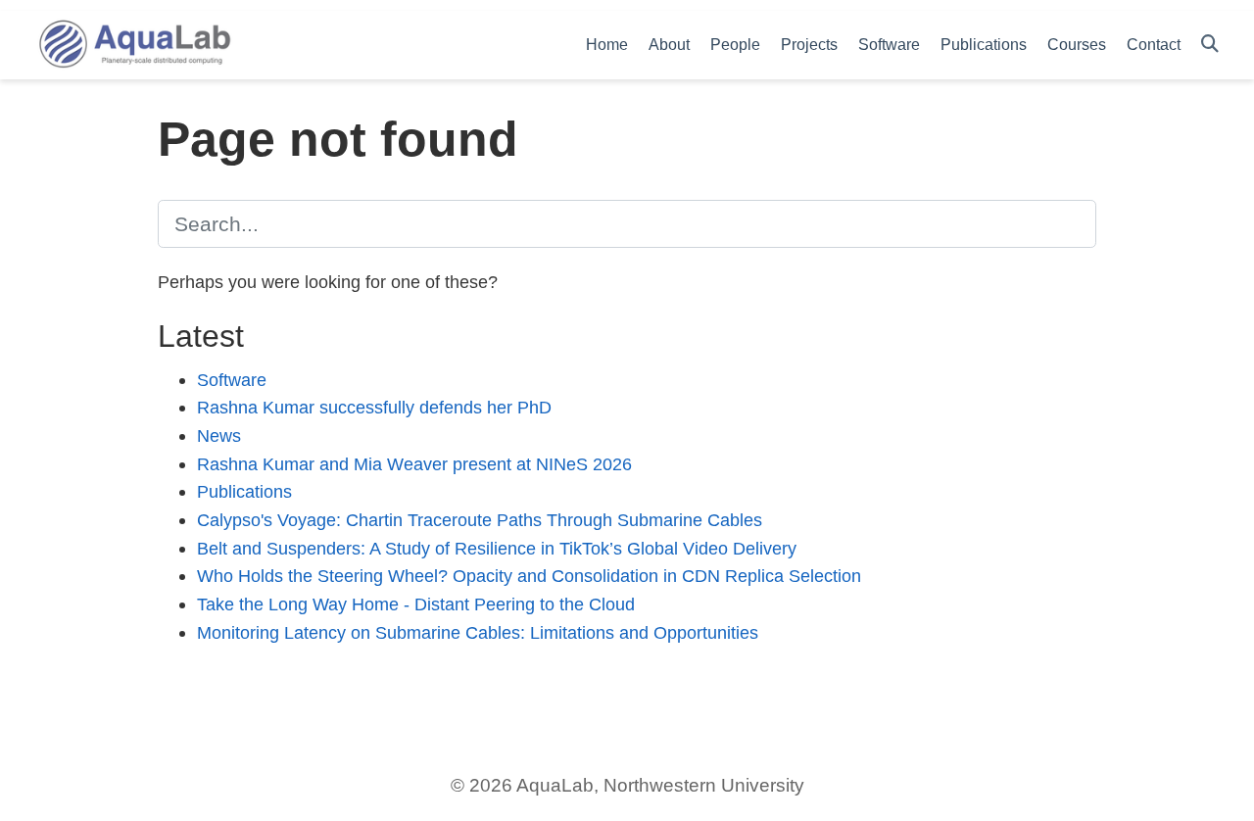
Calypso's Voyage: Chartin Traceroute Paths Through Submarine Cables (479, 519)
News (219, 435)
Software (231, 379)
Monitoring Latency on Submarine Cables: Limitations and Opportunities (477, 632)
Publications (244, 491)
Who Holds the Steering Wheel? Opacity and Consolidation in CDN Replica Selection (529, 575)
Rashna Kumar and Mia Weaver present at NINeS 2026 (414, 464)
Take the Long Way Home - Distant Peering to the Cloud (416, 604)
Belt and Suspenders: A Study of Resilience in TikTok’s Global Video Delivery (496, 548)
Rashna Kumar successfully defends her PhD (374, 407)
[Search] (1210, 44)
